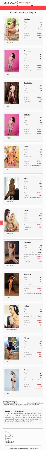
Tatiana (27, 115)
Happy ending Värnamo (35, 403)
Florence (27, 51)
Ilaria (26, 146)
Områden (8, 434)
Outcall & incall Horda (10, 403)
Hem (7, 432)
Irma (26, 210)
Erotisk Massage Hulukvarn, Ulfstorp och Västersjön (21, 405)
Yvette (27, 19)
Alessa (26, 338)
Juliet (26, 178)
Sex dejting (9, 436)
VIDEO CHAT (9, 442)
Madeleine (28, 83)
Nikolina (27, 242)
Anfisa (26, 306)
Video (7, 440)
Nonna (26, 370)
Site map (8, 438)
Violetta (27, 274)
